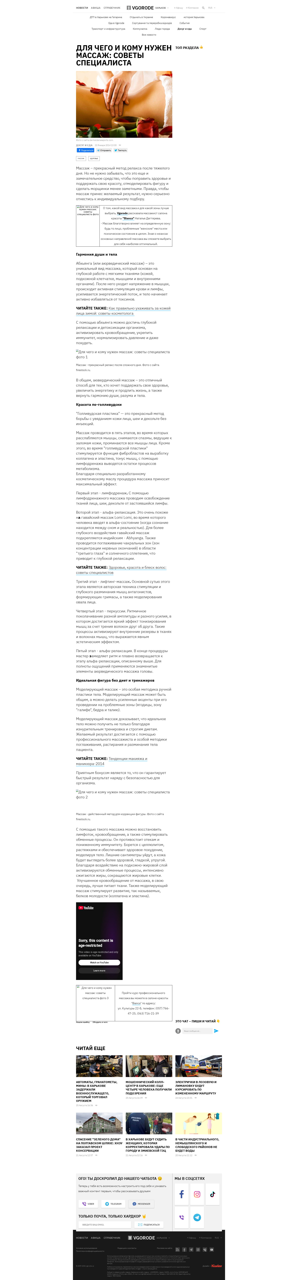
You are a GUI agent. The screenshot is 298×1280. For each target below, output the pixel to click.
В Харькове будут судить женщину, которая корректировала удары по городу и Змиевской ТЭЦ (148, 1144)
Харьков (162, 1238)
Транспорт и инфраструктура (108, 28)
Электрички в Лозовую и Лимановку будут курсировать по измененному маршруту (196, 1087)
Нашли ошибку (83, 1022)
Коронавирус (168, 17)
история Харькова (194, 17)
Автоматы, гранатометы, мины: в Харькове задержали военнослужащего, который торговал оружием (96, 1091)
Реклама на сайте (164, 1248)
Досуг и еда (185, 28)
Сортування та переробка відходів (152, 23)
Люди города (162, 28)
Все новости (149, 34)
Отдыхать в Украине (141, 17)
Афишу (179, 8)
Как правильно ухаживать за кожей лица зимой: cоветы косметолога (123, 311)
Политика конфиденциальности (90, 1251)
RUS (210, 8)
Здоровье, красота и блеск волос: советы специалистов (121, 570)
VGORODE (144, 1238)
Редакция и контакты (126, 1248)
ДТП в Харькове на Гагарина (106, 17)
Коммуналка (140, 28)
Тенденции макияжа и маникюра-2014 (111, 761)
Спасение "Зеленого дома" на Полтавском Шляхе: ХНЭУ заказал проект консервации (99, 1144)
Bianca (136, 1003)
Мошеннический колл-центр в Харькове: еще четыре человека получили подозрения (149, 1087)
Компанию (193, 8)
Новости (82, 8)
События (185, 23)
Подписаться (152, 1224)
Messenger (144, 1204)
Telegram (116, 1204)
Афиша (95, 8)
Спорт (202, 28)
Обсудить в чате (100, 1022)
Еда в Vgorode (116, 23)
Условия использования (86, 1248)
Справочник (112, 8)
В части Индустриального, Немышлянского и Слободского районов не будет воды (197, 1144)
